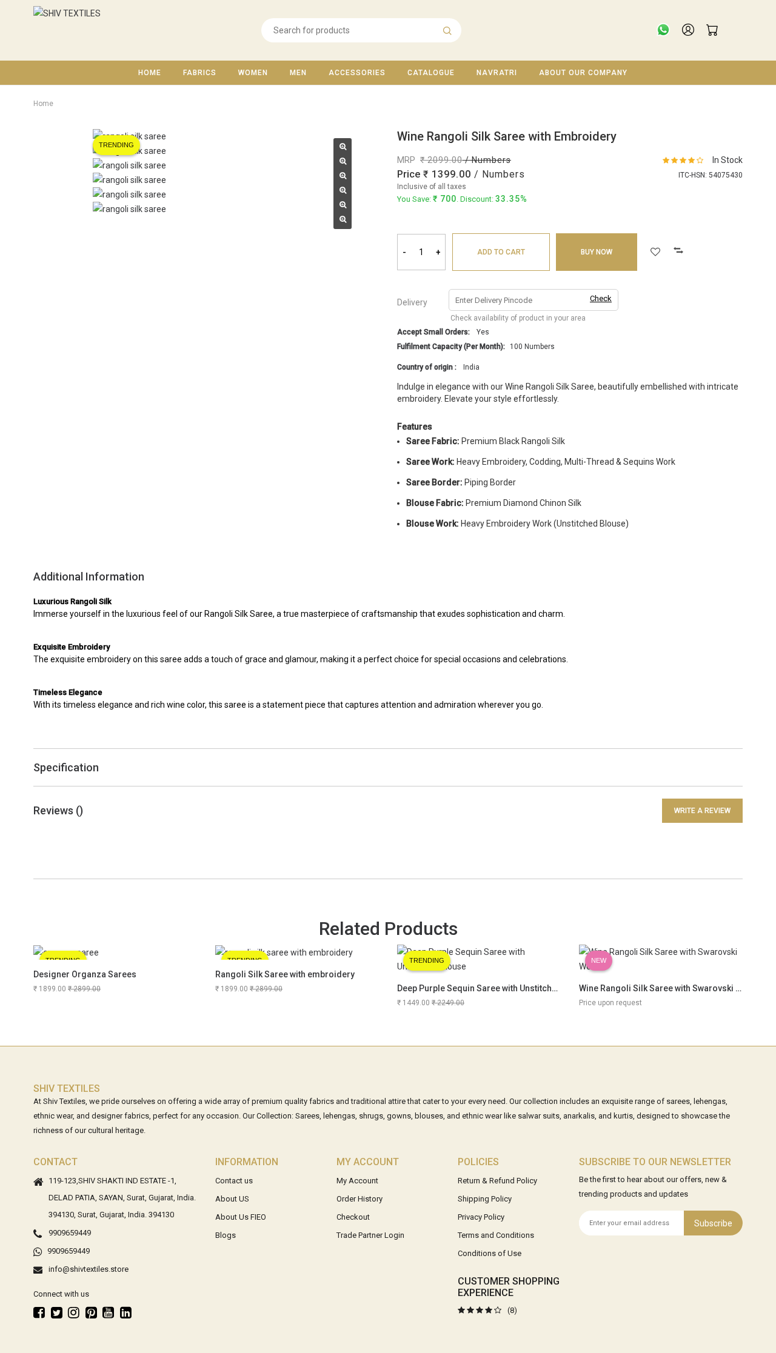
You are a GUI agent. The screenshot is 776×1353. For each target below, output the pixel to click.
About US (232, 1198)
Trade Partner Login (370, 1235)
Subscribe (713, 1223)
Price (408, 174)
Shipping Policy (485, 1198)
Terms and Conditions (496, 1235)
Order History (359, 1198)
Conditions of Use (489, 1253)
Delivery (412, 302)
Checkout (353, 1217)
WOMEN (253, 72)
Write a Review (702, 810)
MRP (406, 160)
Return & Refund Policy (497, 1180)
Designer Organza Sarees (84, 974)
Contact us (234, 1180)
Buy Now (596, 252)
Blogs (225, 1235)
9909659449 (69, 1232)
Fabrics (199, 72)
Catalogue (431, 72)
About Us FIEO (240, 1217)
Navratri (497, 72)
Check (601, 298)
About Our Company (583, 72)
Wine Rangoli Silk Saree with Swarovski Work (667, 988)
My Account (357, 1180)
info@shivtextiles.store (88, 1269)
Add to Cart (501, 252)
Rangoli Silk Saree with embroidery (285, 974)
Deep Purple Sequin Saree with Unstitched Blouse (494, 988)
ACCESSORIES (357, 72)
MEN (298, 72)
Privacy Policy (481, 1217)
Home (149, 72)
